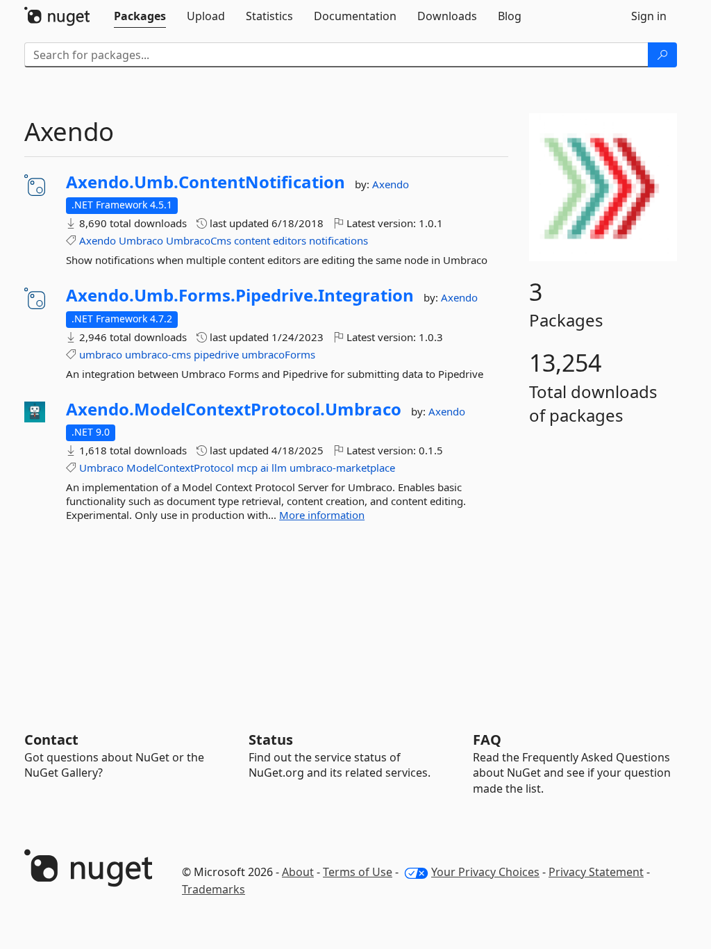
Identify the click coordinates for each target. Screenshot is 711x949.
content (252, 240)
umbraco (100, 354)
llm (279, 467)
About (298, 872)
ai (264, 467)
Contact (51, 739)
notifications (338, 240)
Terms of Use (357, 872)
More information (322, 515)
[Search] (662, 54)
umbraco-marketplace (342, 467)
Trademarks (213, 889)
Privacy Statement (596, 872)
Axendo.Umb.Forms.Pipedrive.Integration (240, 295)
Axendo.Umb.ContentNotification (205, 182)
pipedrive (216, 354)
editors (289, 240)
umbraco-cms (158, 354)
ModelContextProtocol (180, 467)
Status (271, 739)
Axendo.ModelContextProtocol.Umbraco (233, 409)
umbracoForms (278, 354)
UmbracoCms (198, 240)
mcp (247, 467)
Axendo (390, 184)
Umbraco (141, 240)
